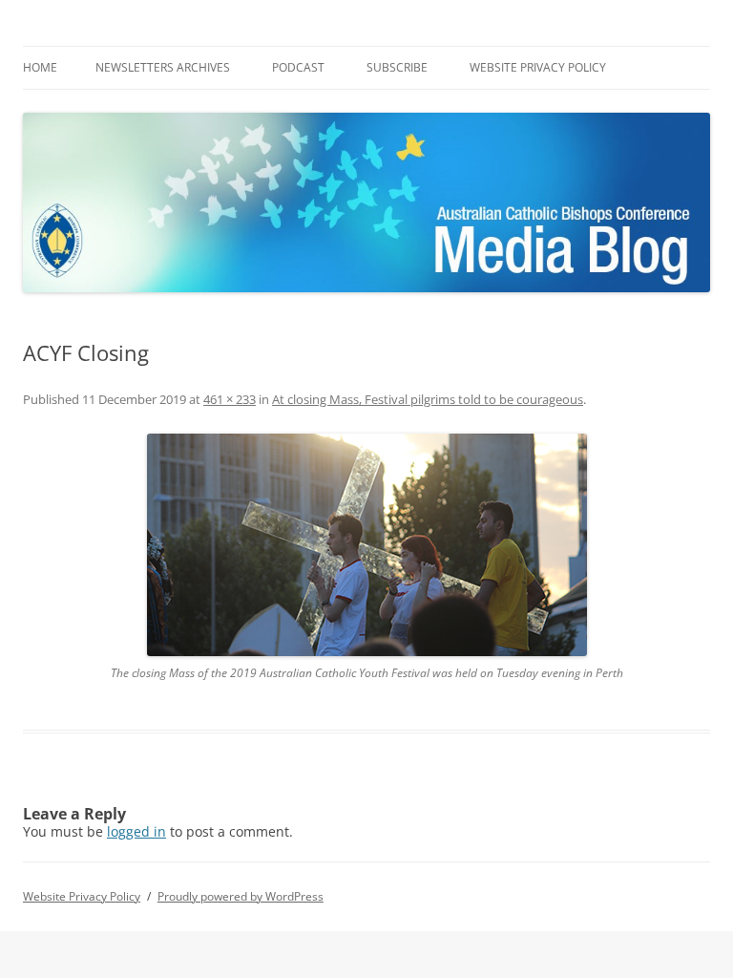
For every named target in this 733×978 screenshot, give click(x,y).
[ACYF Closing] (366, 545)
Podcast (298, 67)
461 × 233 (229, 399)
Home (40, 67)
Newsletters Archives (162, 67)
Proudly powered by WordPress (240, 896)
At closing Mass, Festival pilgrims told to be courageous (427, 399)
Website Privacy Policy (538, 67)
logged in (136, 831)
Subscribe (397, 67)
